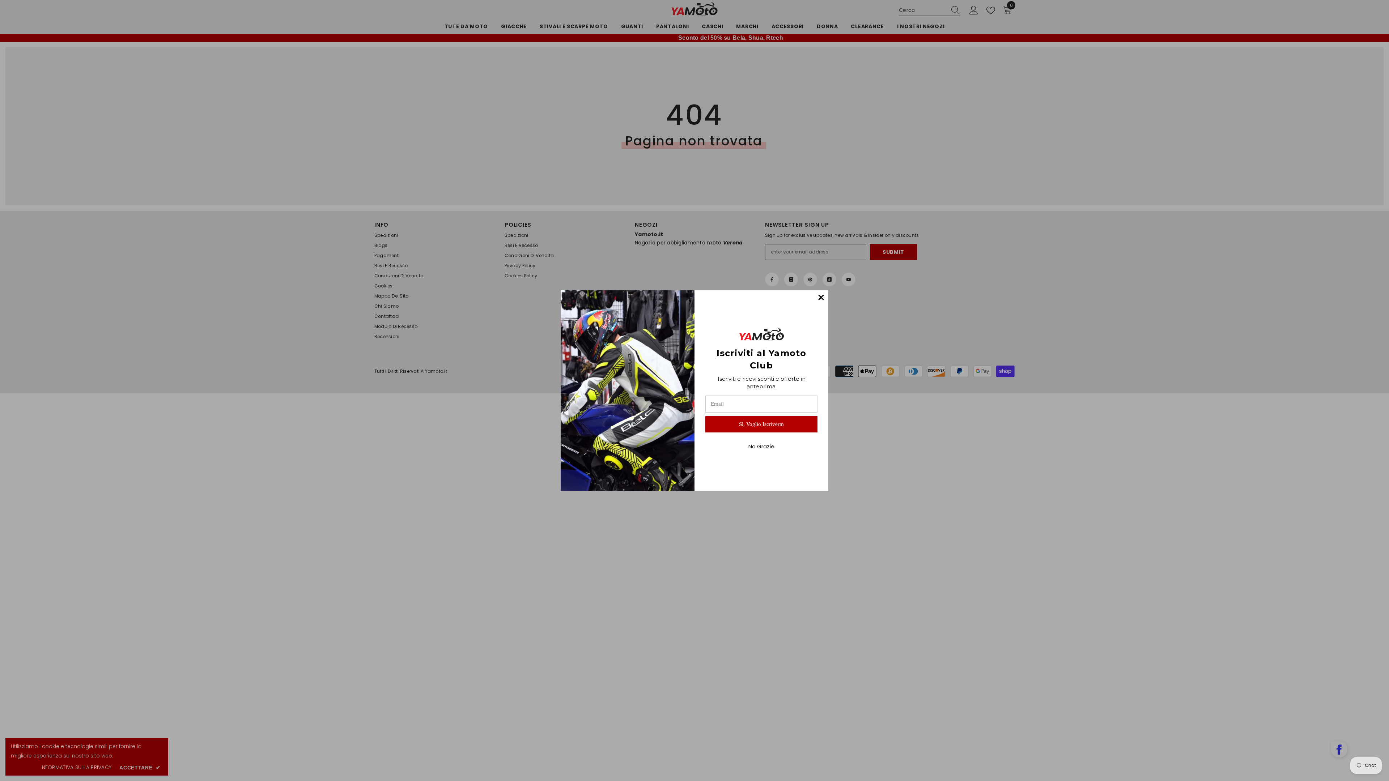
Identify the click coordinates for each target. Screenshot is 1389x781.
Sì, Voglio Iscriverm (761, 424)
